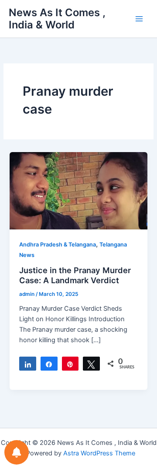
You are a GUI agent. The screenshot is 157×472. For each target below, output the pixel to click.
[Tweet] (91, 363)
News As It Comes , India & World (57, 18)
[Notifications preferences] (16, 452)
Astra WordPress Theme (99, 453)
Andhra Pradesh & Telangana (57, 244)
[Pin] (70, 363)
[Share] (28, 363)
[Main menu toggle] (139, 19)
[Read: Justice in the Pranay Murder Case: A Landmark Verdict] (78, 190)
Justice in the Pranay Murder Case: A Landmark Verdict (75, 275)
